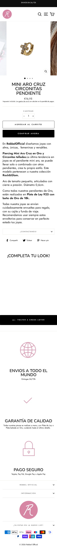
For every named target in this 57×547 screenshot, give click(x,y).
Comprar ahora (28, 133)
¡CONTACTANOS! (28, 232)
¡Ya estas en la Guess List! (28, 525)
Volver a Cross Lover (31, 320)
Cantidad (28, 111)
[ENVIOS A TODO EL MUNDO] (28, 351)
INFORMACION (28, 493)
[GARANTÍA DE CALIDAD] (28, 402)
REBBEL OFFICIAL (28, 485)
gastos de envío (24, 101)
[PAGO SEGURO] (28, 450)
